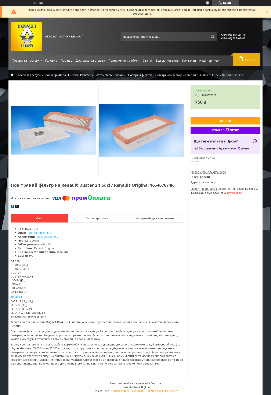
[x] (17, 207)
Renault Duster (46, 237)
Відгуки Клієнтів (167, 60)
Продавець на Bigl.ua (136, 387)
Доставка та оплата (90, 60)
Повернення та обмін (123, 60)
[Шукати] (212, 36)
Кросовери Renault (56, 75)
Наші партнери (209, 60)
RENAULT (16, 297)
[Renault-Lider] (26, 36)
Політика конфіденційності (162, 391)
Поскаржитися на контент (127, 391)
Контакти (189, 60)
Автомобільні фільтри (110, 75)
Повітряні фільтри (140, 75)
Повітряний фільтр (39, 233)
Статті (147, 60)
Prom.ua (156, 383)
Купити (225, 121)
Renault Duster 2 (82, 75)
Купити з (218, 130)
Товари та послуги (25, 60)
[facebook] (12, 207)
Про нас (66, 60)
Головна (51, 60)
